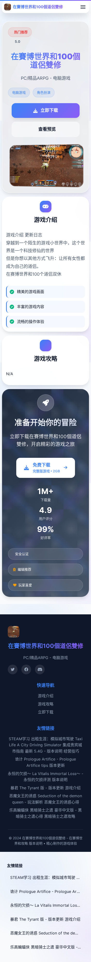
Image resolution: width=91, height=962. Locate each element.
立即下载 (45, 712)
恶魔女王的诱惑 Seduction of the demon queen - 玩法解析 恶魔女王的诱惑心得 (47, 933)
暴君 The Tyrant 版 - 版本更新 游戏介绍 (45, 787)
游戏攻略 (45, 704)
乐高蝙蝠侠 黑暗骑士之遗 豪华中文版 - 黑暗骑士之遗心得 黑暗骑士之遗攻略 (47, 947)
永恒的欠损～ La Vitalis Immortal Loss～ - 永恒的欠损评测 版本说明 (47, 905)
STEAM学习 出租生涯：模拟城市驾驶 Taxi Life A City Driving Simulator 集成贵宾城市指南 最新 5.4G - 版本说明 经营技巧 (46, 745)
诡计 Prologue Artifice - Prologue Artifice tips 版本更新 (47, 891)
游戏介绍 (45, 695)
